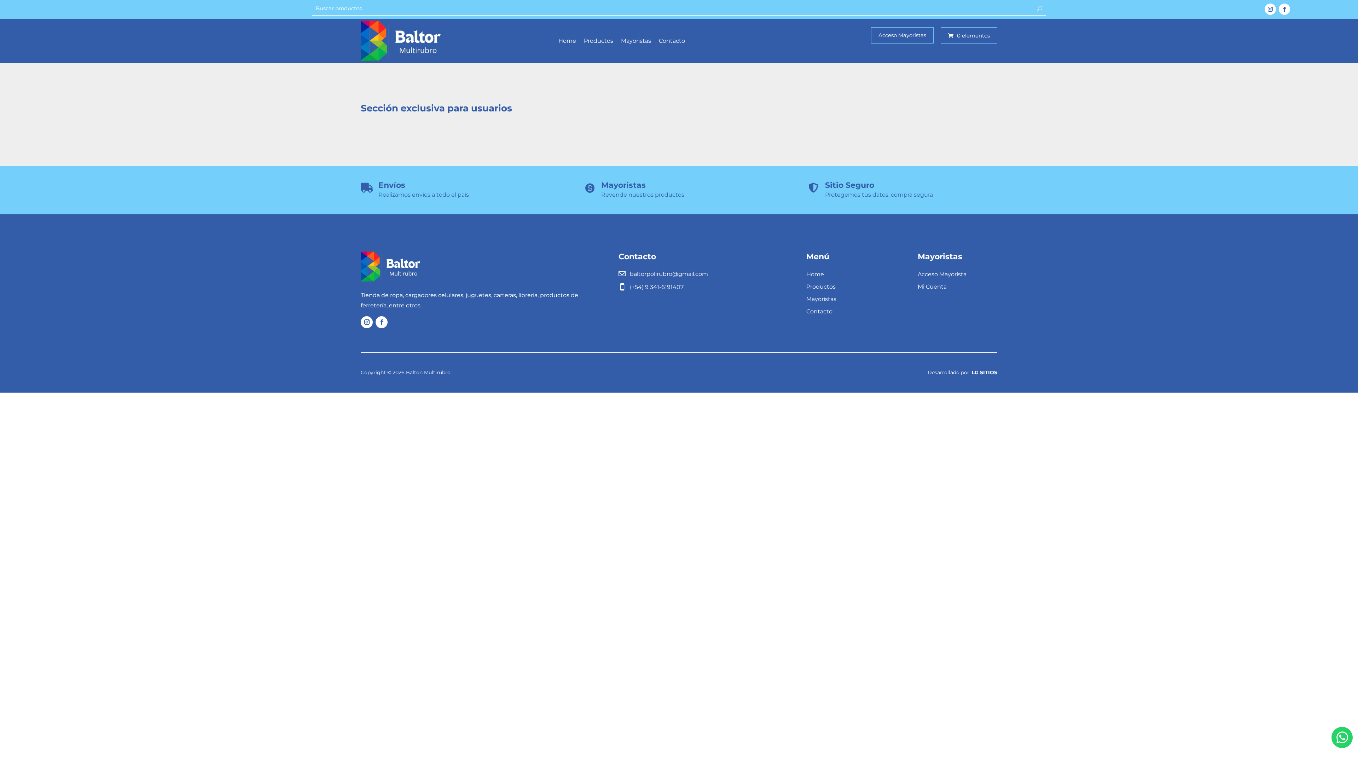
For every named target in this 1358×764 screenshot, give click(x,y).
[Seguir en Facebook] (1284, 9)
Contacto (672, 40)
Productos (598, 40)
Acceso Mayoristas (902, 35)
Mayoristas (636, 40)
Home (567, 40)
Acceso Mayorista (942, 274)
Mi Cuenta (932, 286)
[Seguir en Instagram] (1270, 9)
